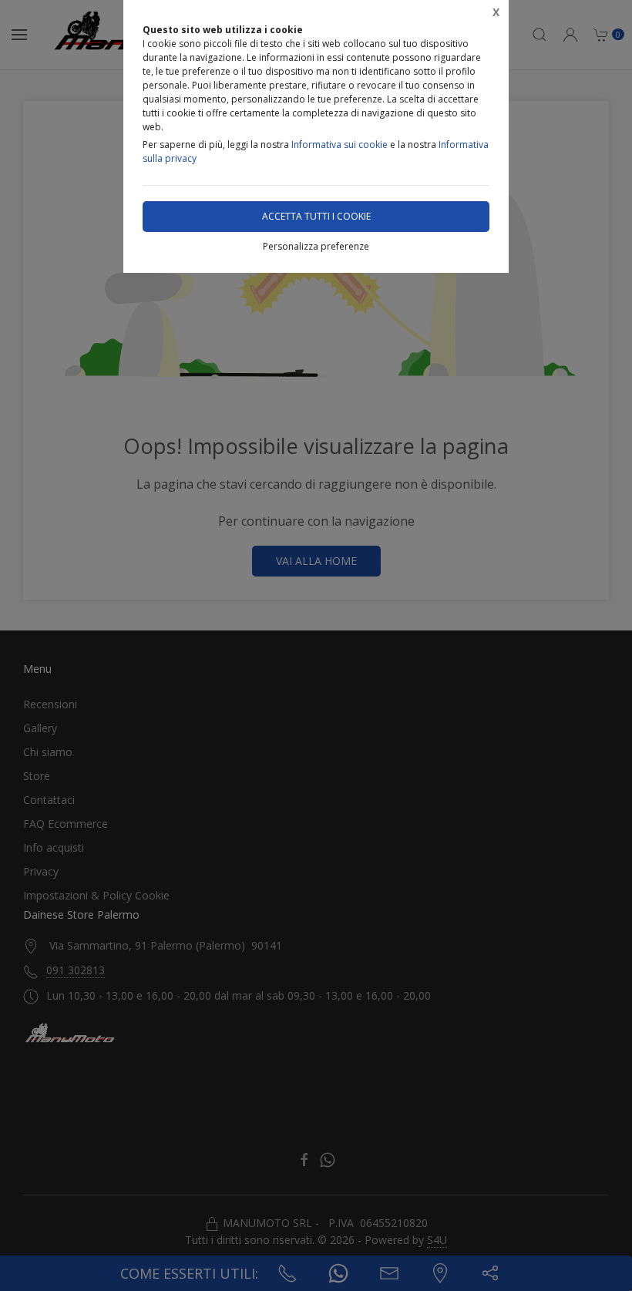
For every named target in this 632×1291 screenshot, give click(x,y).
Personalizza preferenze (316, 246)
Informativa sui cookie (339, 144)
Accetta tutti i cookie (316, 216)
